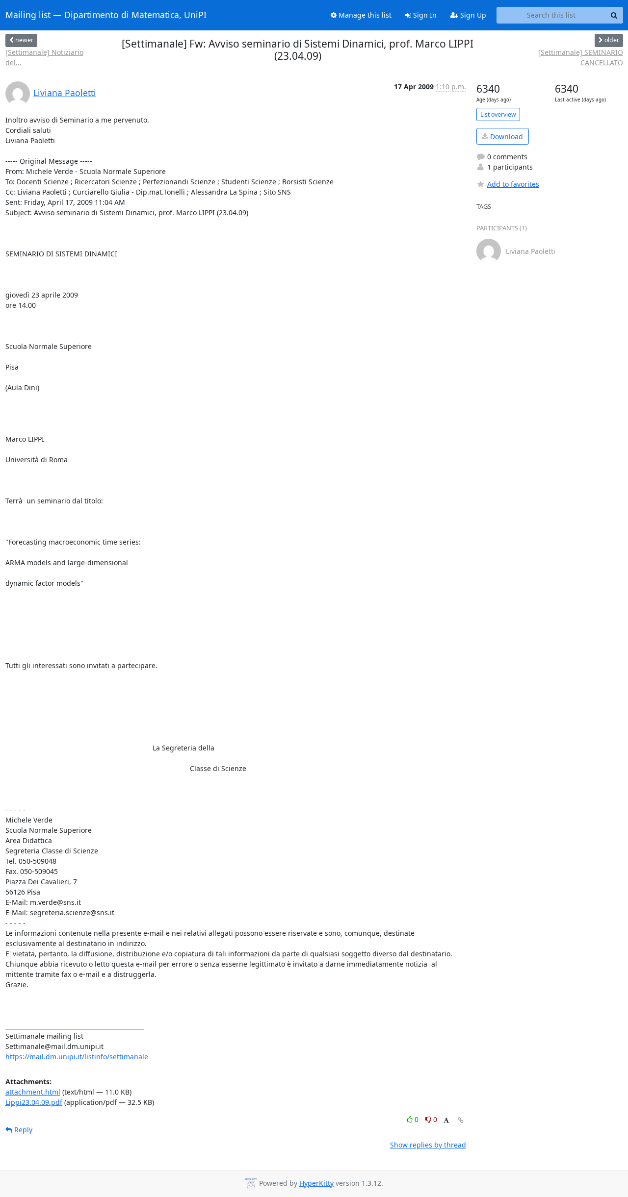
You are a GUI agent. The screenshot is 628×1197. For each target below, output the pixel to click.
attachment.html (32, 1092)
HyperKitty (316, 1183)
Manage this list (364, 15)
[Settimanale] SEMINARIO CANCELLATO (580, 57)
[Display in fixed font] (446, 1120)
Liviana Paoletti (64, 93)
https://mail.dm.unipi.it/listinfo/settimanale (76, 1056)
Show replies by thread (428, 1144)
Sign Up (472, 15)
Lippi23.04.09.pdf (33, 1102)
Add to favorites (513, 184)
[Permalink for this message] (460, 1120)
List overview (498, 114)
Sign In (424, 15)
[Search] (614, 15)
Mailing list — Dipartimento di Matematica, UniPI (106, 15)
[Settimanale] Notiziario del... (44, 57)
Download (505, 136)
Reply (22, 1129)
